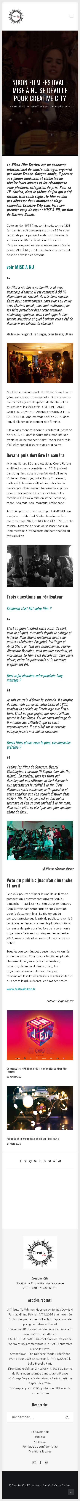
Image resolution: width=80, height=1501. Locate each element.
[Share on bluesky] (49, 1161)
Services (40, 1436)
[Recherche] (40, 1417)
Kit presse (40, 1441)
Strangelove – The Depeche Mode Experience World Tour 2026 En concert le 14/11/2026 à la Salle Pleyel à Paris (40, 1358)
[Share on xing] (54, 1161)
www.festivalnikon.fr (21, 989)
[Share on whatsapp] (45, 1161)
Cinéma (34, 106)
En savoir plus (40, 1431)
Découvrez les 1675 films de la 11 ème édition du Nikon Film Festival (37, 1070)
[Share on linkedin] (40, 1161)
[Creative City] (16, 16)
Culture (43, 106)
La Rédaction (62, 106)
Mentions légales (40, 1451)
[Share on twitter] (25, 1161)
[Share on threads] (30, 1161)
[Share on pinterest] (35, 1161)
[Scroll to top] (71, 1492)
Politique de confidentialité (40, 1446)
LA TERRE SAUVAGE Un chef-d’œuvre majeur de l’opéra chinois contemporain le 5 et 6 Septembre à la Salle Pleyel (40, 1344)
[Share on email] (59, 1161)
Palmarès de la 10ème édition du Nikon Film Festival (33, 1138)
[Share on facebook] (20, 1161)
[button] (71, 16)
